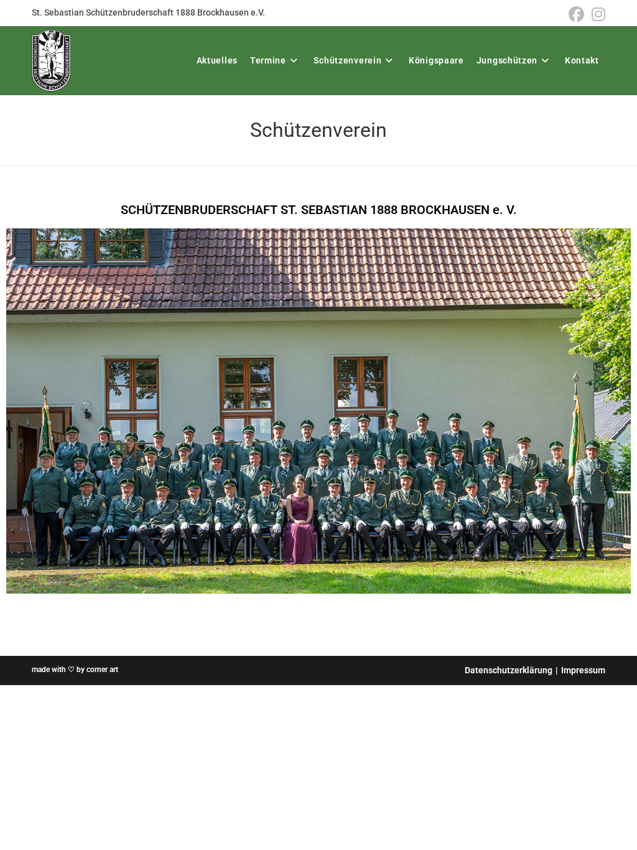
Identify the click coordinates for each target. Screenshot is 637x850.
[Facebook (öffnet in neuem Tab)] (576, 14)
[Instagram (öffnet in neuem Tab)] (596, 14)
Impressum (583, 670)
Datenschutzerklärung (508, 670)
